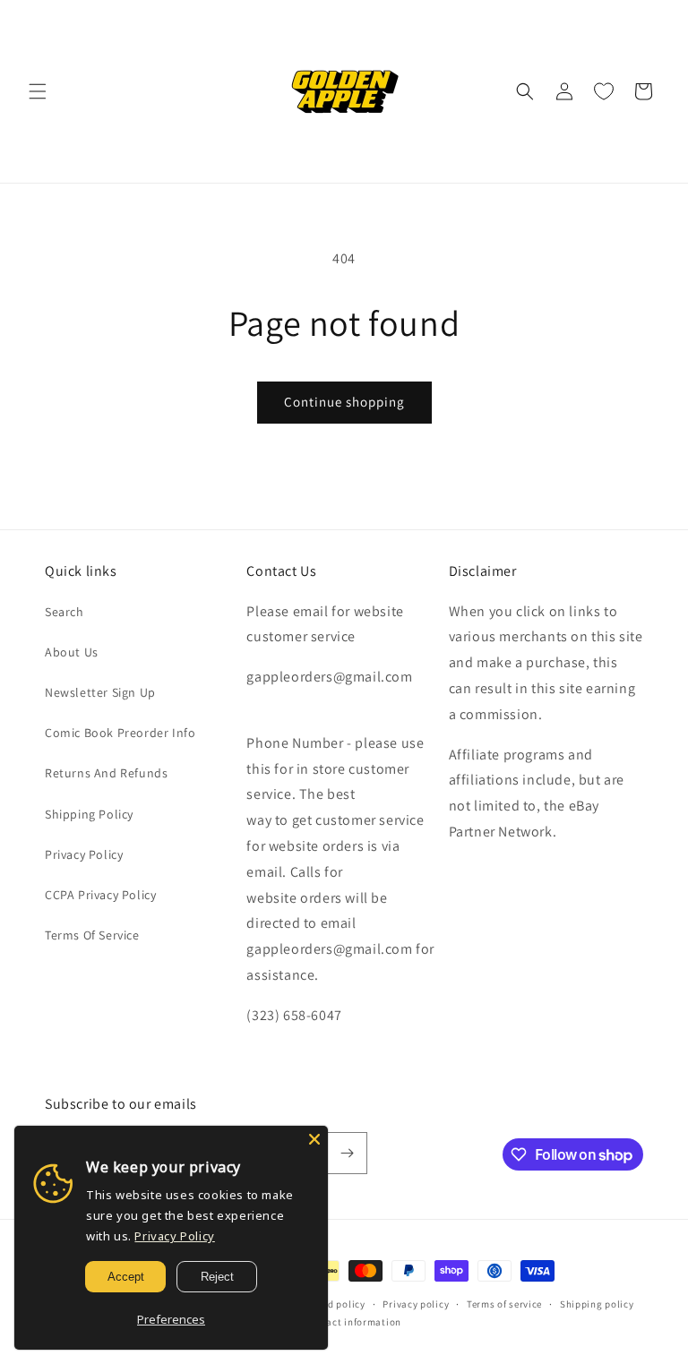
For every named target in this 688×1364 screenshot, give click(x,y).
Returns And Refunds (106, 773)
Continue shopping (344, 401)
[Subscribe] (346, 1153)
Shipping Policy (89, 814)
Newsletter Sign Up (100, 692)
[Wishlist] (604, 91)
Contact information (353, 1322)
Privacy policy (416, 1304)
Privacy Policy (84, 854)
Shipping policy (597, 1304)
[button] (37, 91)
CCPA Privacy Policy (100, 895)
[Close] (314, 1139)
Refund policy (334, 1304)
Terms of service (504, 1304)
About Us (72, 652)
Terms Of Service (92, 935)
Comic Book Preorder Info (120, 733)
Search (64, 612)
